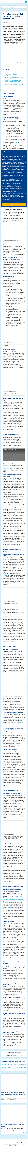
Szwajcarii (20, 908)
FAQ (22, 1144)
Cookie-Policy (13, 191)
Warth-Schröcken (18, 901)
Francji (10, 907)
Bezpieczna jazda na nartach (15, 7)
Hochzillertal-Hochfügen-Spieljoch (17, 899)
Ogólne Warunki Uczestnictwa (12, 1144)
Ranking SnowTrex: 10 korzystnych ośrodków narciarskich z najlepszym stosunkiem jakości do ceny (13, 1094)
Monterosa (10, 912)
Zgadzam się (12, 179)
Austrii (15, 142)
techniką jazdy (11, 478)
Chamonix (13, 908)
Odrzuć (14, 183)
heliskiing (5, 575)
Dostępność (21, 1142)
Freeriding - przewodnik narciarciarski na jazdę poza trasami (24, 7)
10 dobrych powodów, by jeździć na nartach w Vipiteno (12, 1125)
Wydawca (12, 195)
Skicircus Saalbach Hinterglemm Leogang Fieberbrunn (13, 898)
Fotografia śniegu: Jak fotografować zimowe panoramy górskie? (7, 1066)
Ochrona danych (5, 199)
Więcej (24, 1102)
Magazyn (6, 7)
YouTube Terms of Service (9, 467)
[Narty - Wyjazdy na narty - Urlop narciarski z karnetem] (2, 7)
